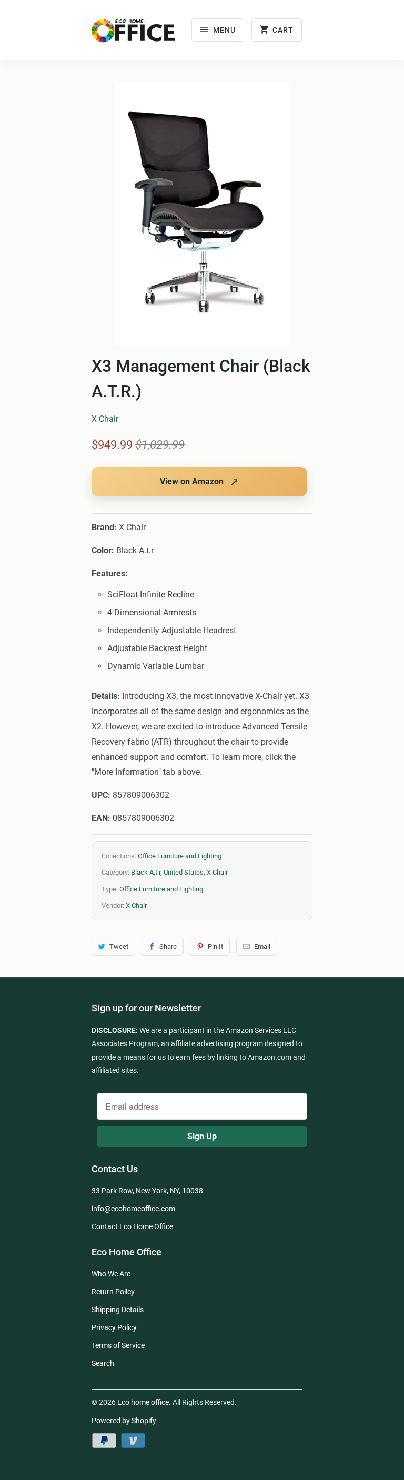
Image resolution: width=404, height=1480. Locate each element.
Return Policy (113, 1292)
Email (262, 946)
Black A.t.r (145, 872)
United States (184, 872)
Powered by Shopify (124, 1420)
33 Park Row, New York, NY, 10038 (147, 1191)
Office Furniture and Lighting (179, 856)
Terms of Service (118, 1345)
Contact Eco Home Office (132, 1226)
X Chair (105, 419)
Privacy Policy (114, 1327)
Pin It (215, 946)
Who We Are (111, 1274)
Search (103, 1363)
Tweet (118, 946)
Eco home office (143, 1402)
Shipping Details (118, 1309)
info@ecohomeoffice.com (133, 1208)
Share (168, 946)
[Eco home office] (134, 34)
